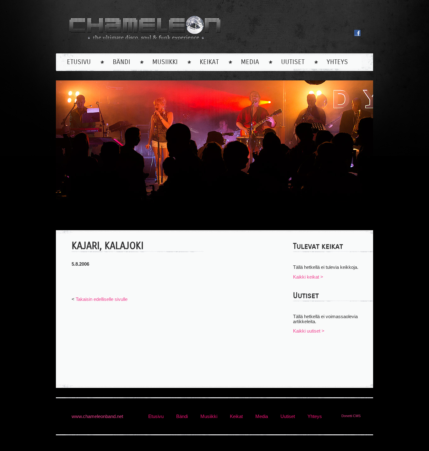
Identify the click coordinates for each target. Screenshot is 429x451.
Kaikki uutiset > (308, 331)
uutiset (293, 62)
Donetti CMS (351, 416)
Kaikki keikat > (308, 277)
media (250, 62)
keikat (209, 62)
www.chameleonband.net (97, 416)
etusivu (79, 62)
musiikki (165, 62)
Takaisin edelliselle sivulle (102, 299)
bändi (121, 62)
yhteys (337, 62)
